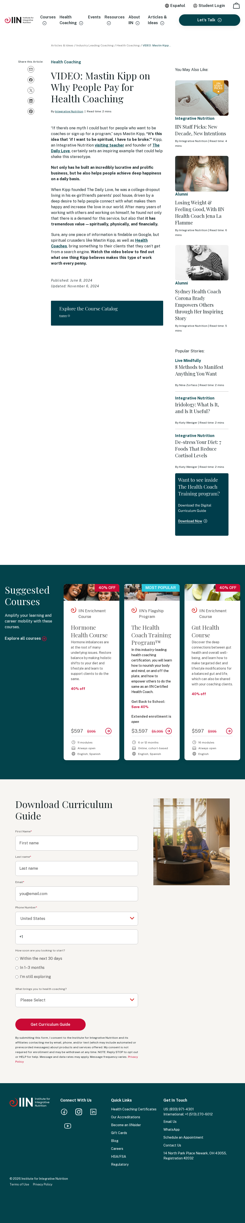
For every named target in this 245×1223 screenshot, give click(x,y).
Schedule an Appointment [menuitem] (183, 1137)
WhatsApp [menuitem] (171, 1129)
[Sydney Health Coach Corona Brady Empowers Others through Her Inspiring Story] (201, 262)
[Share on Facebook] (31, 79)
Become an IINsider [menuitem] (126, 1125)
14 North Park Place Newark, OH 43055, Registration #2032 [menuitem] (195, 1155)
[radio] (76, 958)
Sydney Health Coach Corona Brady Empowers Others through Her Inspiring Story (199, 304)
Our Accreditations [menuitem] (125, 1117)
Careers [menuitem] (117, 1149)
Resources (115, 17)
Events (94, 17)
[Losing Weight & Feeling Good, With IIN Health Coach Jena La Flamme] (201, 173)
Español (177, 5)
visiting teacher (109, 145)
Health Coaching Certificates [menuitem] (133, 1109)
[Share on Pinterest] (31, 111)
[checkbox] (76, 967)
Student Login (212, 5)
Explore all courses (23, 638)
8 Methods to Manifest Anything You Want (199, 370)
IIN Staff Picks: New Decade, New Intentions (200, 129)
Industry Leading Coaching (95, 45)
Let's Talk (206, 20)
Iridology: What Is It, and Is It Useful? (197, 407)
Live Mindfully (188, 360)
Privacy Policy (42, 1184)
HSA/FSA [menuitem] (118, 1156)
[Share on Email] (31, 69)
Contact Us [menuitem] (172, 1145)
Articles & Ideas (157, 20)
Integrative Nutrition (69, 111)
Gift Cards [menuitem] (119, 1133)
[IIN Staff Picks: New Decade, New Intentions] (201, 98)
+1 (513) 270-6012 (199, 1114)
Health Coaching (68, 20)
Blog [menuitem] (114, 1141)
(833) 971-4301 (181, 1109)
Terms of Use (19, 1184)
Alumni (181, 194)
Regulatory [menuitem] (119, 1164)
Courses (48, 17)
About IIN (134, 20)
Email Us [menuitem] (170, 1122)
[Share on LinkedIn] (31, 101)
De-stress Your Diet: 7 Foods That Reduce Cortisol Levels (198, 449)
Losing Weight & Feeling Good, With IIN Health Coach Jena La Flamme (199, 212)
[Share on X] (31, 90)
